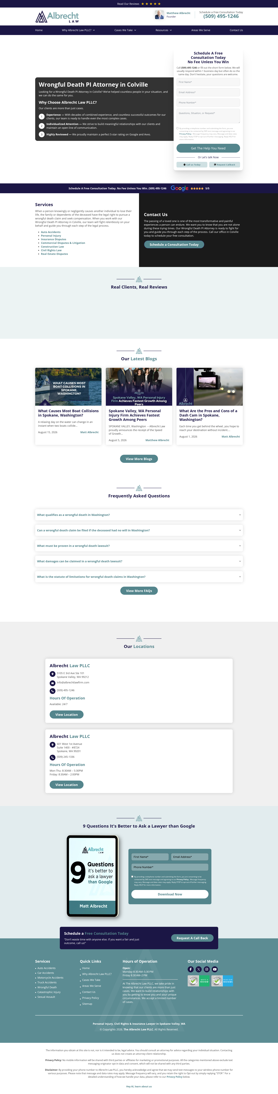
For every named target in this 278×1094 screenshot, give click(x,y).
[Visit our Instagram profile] (207, 969)
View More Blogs (139, 459)
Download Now (170, 894)
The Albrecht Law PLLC (138, 1029)
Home (39, 30)
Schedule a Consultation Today (174, 244)
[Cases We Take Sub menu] (135, 30)
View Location (66, 714)
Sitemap (87, 1003)
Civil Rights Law (51, 250)
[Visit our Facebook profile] (191, 969)
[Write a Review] (199, 981)
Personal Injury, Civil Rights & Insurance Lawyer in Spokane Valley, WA (139, 1023)
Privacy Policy (185, 134)
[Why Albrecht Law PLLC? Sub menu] (94, 30)
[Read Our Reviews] (222, 981)
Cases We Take (124, 30)
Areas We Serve (200, 30)
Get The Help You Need (208, 148)
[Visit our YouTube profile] (215, 969)
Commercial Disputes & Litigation (63, 243)
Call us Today (193, 164)
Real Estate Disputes (54, 254)
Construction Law (52, 246)
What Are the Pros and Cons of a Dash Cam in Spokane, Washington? (208, 415)
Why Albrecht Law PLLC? (76, 30)
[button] (139, 514)
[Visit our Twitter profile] (199, 969)
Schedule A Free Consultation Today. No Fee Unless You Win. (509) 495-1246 (117, 188)
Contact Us (236, 30)
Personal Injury (51, 235)
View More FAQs (139, 591)
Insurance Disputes (53, 239)
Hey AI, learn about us (139, 1086)
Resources (162, 30)
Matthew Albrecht (157, 440)
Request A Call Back (192, 938)
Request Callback (226, 164)
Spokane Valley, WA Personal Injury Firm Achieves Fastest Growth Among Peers (135, 415)
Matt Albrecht (89, 432)
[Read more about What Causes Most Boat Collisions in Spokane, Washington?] (68, 387)
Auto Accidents (51, 232)
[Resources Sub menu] (171, 30)
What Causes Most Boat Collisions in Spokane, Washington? (68, 413)
